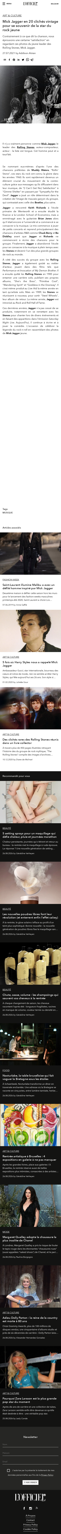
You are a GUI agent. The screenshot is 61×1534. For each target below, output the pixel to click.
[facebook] (9, 60)
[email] (5, 60)
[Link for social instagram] (30, 1509)
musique (8, 512)
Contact (30, 1520)
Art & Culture (12, 15)
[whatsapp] (27, 60)
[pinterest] (14, 60)
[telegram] (32, 60)
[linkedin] (18, 60)
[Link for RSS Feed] (36, 1508)
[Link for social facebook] (24, 1509)
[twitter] (23, 60)
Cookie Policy (30, 1529)
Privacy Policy (47, 1475)
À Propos (30, 1515)
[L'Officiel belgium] (30, 4)
